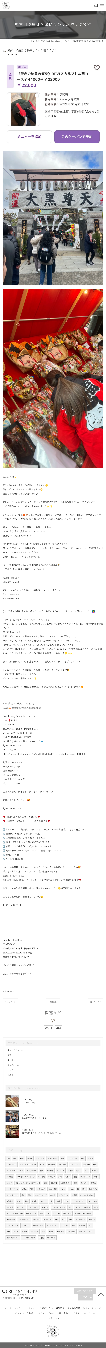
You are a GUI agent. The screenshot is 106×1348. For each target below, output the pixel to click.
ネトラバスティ (52, 1225)
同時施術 (95, 1171)
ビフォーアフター (78, 1201)
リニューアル (80, 1219)
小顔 (82, 1158)
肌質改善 (82, 1225)
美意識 (70, 1171)
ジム (86, 1171)
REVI (22, 1158)
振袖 (84, 1189)
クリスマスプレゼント (28, 1164)
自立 (70, 1207)
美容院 (34, 1201)
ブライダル (93, 1201)
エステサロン (32, 1171)
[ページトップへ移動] (101, 1294)
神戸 (56, 1219)
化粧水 (51, 1231)
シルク (19, 1201)
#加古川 (49, 1028)
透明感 (29, 1158)
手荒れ (93, 1183)
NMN (96, 1207)
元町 (63, 1219)
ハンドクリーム (12, 1189)
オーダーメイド (24, 1219)
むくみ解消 (62, 1164)
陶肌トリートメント (86, 1231)
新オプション (31, 1213)
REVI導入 (65, 1225)
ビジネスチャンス (58, 1207)
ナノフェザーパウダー (15, 1213)
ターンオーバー (12, 1195)
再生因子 (60, 1231)
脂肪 (95, 1164)
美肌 (15, 1158)
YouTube (45, 1207)
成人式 (71, 1189)
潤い (90, 1225)
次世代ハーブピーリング (26, 1177)
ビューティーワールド (83, 1213)
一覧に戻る (53, 1001)
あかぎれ (84, 1183)
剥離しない (67, 1213)
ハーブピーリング (28, 1238)
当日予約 (51, 1164)
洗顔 (62, 1158)
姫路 (26, 1201)
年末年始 (41, 1177)
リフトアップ (11, 1164)
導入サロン (51, 1238)
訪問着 (74, 1195)
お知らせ (51, 1177)
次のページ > (95, 1001)
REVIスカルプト (13, 1238)
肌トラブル (93, 1189)
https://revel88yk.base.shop (26, 707)
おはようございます (82, 1207)
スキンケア (21, 1207)
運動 (75, 1177)
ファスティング (12, 1225)
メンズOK (60, 1171)
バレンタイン (33, 1207)
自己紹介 (36, 1219)
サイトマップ (53, 1318)
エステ (24, 1231)
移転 (70, 1219)
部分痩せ (10, 991)
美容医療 (86, 1164)
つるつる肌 (41, 1189)
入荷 (41, 1213)
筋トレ (78, 1171)
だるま (57, 1201)
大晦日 (96, 1177)
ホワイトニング (41, 1195)
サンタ (42, 1164)
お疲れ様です (66, 1183)
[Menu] (102, 5)
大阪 (48, 1213)
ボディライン (63, 1195)
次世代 (66, 1201)
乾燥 (75, 1183)
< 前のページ (10, 1001)
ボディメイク (85, 1177)
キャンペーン (53, 1158)
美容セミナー (38, 1225)
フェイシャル (13, 1065)
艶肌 (8, 1231)
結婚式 (24, 1189)
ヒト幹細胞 (71, 1231)
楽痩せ (67, 1177)
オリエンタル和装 (86, 1195)
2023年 (9, 1183)
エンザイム (26, 1225)
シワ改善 (10, 1177)
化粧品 (10, 1074)
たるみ (90, 1158)
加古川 (15, 1231)
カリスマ (43, 1201)
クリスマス (40, 1158)
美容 (73, 1225)
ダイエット (34, 1231)
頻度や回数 (11, 1219)
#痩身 (58, 1028)
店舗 (60, 1177)
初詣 (45, 1183)
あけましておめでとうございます (27, 1183)
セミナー (56, 1213)
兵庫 (8, 1158)
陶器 (31, 1189)
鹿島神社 (54, 1183)
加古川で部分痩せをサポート (17, 973)
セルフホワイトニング (15, 1171)
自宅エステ (47, 1219)
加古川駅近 (53, 1189)
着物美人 (10, 1201)
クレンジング (73, 1158)
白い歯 (52, 1195)
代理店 (41, 1238)
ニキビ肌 (10, 1207)
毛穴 (43, 1231)
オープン (92, 1219)
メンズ (10, 1069)
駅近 (30, 1195)
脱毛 (41, 1171)
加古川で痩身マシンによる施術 (18, 965)
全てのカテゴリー (15, 1050)
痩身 (4, 991)
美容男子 (50, 1171)
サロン (62, 1189)
